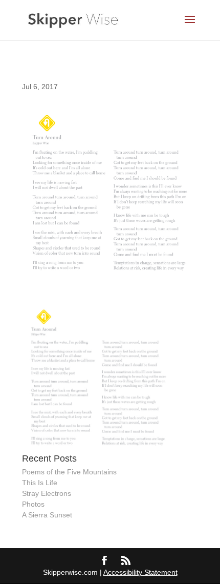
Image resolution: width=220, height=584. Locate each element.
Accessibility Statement (140, 572)
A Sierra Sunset (47, 515)
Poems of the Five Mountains (69, 472)
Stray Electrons (46, 493)
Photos (33, 504)
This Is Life (39, 482)
